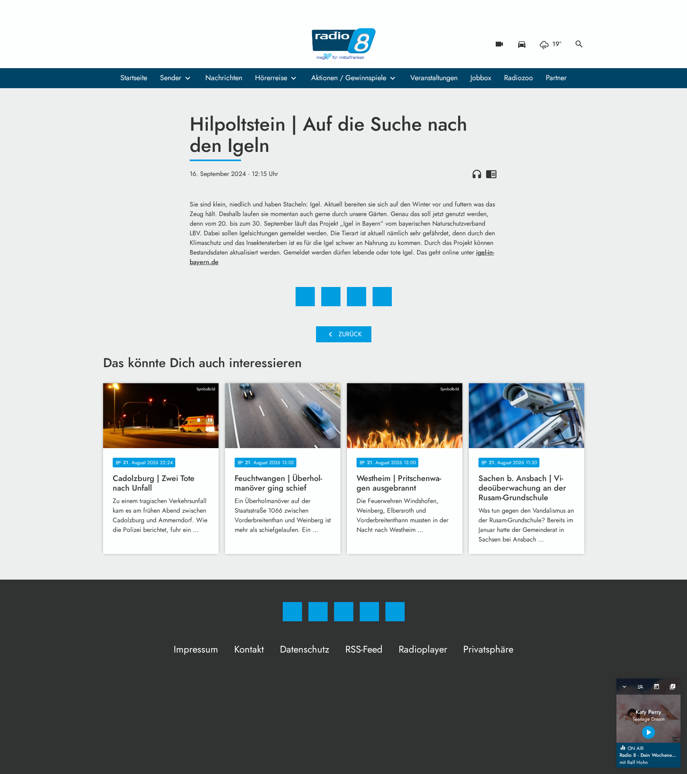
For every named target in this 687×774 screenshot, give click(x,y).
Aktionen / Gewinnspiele (348, 78)
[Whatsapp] (143, 44)
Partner (556, 78)
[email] (175, 44)
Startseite (133, 78)
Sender (170, 78)
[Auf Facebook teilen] (305, 296)
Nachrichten (223, 78)
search (579, 44)
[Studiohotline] (159, 44)
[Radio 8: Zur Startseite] (344, 44)
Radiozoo (518, 78)
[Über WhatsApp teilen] (356, 296)
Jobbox (480, 78)
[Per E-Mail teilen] (382, 296)
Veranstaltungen (434, 78)
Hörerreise (271, 78)
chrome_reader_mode (491, 174)
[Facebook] (111, 44)
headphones (476, 174)
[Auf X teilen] (330, 296)
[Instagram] (127, 44)
